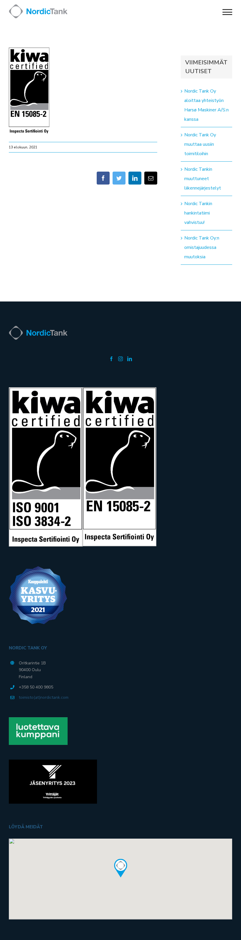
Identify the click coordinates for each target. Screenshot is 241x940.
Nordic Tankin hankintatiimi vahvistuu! (198, 213)
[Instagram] (120, 358)
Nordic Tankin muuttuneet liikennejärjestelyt (202, 178)
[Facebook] (111, 358)
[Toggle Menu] (227, 12)
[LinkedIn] (129, 358)
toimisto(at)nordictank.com (43, 697)
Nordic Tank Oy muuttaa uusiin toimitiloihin (200, 144)
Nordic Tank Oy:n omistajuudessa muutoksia (201, 247)
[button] (120, 868)
